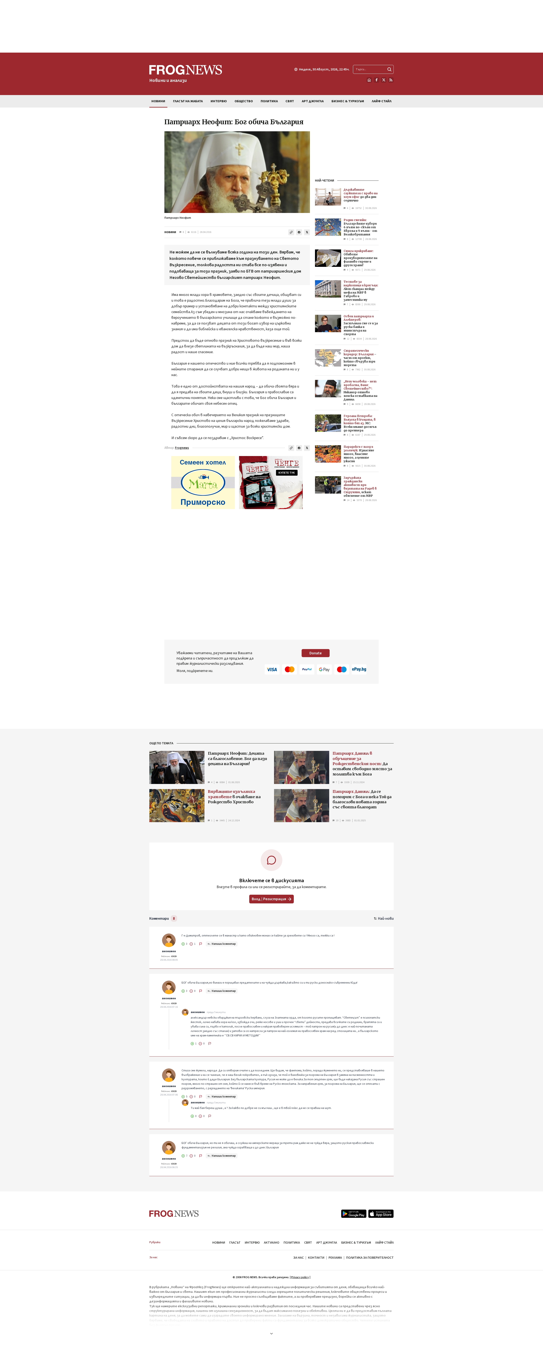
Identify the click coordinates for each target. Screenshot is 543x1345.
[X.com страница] (383, 80)
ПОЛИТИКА (292, 1242)
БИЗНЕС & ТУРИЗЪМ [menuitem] (348, 101)
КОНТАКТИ (316, 1257)
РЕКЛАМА (335, 1257)
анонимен (169, 951)
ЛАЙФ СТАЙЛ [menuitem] (382, 101)
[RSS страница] (391, 80)
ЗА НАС (298, 1257)
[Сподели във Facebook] (299, 232)
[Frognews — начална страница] (174, 1213)
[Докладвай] (201, 943)
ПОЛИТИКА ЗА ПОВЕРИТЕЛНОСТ (370, 1257)
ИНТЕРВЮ (252, 1242)
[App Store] (381, 1213)
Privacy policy (300, 1277)
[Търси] (389, 69)
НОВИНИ (170, 232)
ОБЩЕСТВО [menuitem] (244, 101)
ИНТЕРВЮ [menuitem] (219, 101)
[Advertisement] (271, 26)
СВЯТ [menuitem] (289, 101)
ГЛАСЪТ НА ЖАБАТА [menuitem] (188, 101)
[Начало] (369, 80)
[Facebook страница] (376, 80)
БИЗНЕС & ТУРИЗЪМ (356, 1242)
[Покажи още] (271, 1333)
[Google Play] (354, 1213)
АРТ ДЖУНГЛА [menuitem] (313, 101)
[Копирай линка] (291, 232)
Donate (315, 653)
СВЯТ (308, 1242)
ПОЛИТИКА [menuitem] (269, 101)
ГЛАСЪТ (235, 1242)
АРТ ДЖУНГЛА (326, 1242)
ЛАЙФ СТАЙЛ (384, 1242)
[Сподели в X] (307, 232)
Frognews (182, 448)
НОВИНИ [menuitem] (158, 101)
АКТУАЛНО (271, 1242)
